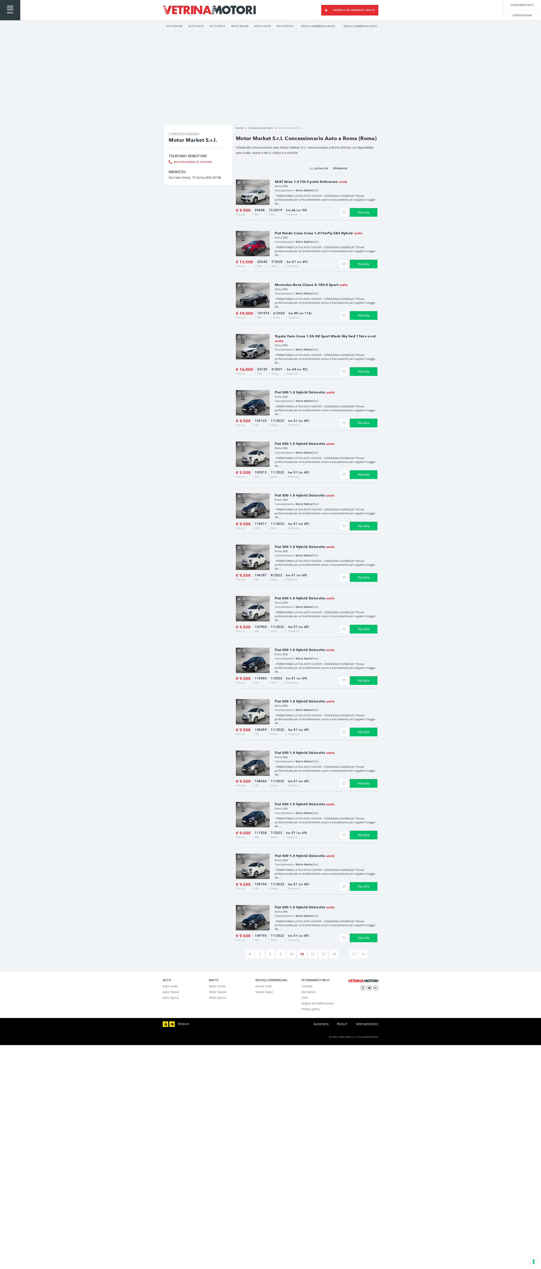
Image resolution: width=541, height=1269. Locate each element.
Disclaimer (308, 992)
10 (291, 954)
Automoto (321, 1024)
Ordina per (321, 168)
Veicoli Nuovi (264, 992)
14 (334, 954)
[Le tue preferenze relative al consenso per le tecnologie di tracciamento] (534, 1262)
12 (312, 954)
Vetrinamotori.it (367, 1024)
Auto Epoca (217, 26)
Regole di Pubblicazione (317, 1003)
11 (302, 954)
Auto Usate (196, 26)
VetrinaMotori (209, 10)
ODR (304, 998)
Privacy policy (310, 1009)
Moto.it (342, 1024)
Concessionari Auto (261, 128)
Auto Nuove (174, 26)
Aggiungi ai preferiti (343, 212)
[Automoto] (165, 1024)
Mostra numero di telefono (193, 161)
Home (239, 128)
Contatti (306, 986)
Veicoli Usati (263, 986)
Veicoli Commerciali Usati (360, 26)
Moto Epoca (285, 26)
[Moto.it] (172, 1024)
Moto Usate (262, 26)
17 (354, 954)
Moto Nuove (240, 26)
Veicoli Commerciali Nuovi (318, 26)
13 (323, 954)
